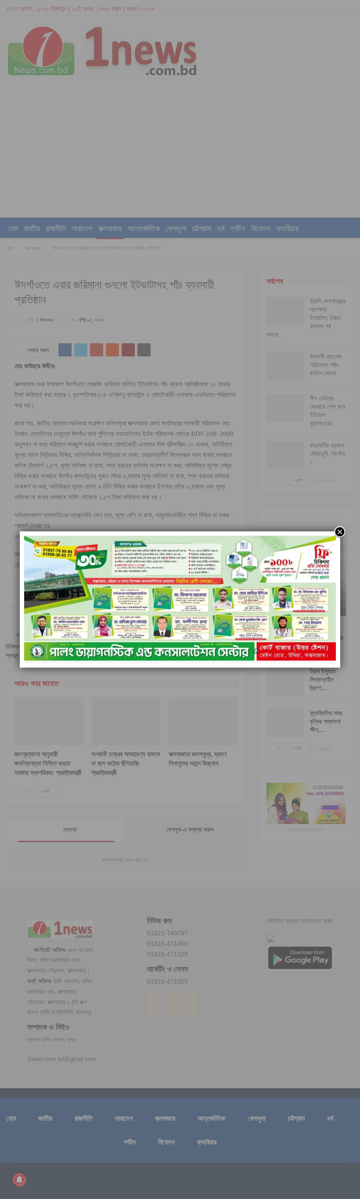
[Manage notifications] (19, 1180)
